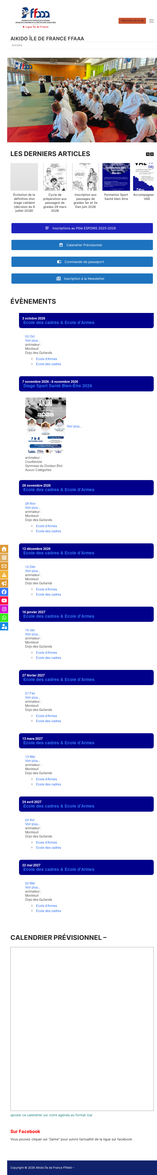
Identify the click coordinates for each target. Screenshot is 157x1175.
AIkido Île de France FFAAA (47, 39)
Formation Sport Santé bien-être (116, 197)
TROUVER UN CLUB (132, 20)
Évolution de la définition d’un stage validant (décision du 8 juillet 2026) (24, 203)
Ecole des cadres (48, 363)
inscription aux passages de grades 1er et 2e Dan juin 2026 (86, 201)
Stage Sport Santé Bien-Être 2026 (57, 386)
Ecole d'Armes (46, 358)
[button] (152, 154)
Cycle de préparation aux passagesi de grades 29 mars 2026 (55, 203)
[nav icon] (151, 21)
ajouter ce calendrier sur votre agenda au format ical (51, 1115)
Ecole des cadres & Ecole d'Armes (58, 322)
